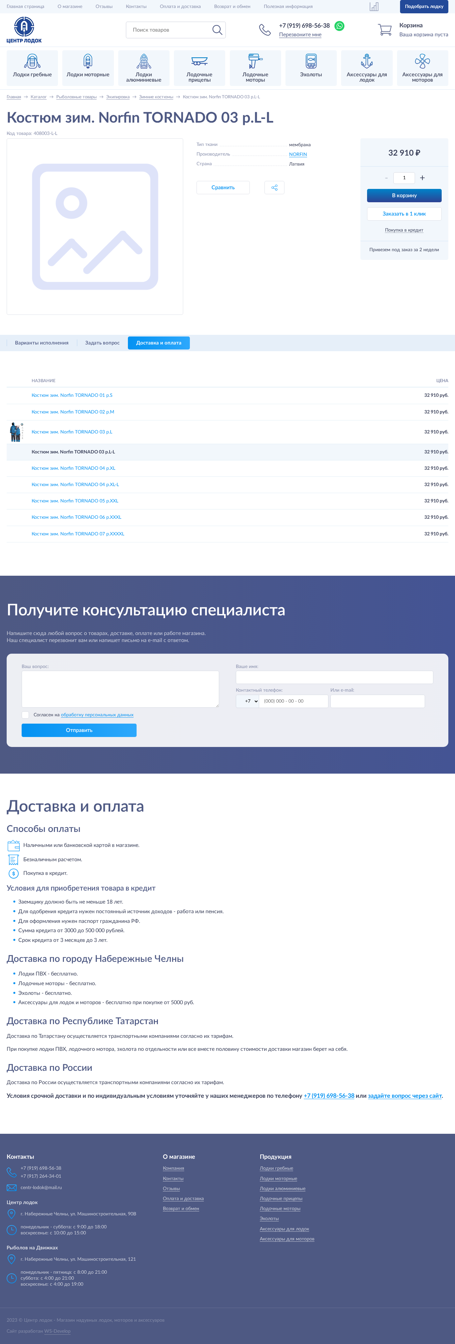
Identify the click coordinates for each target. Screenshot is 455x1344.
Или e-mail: (342, 690)
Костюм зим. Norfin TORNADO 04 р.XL (73, 468)
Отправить (79, 730)
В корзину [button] (404, 195)
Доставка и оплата (159, 342)
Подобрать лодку (424, 6)
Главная (25, 6)
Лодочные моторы (280, 1208)
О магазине (70, 6)
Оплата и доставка (180, 6)
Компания (173, 1168)
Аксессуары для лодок (284, 1229)
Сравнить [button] (223, 187)
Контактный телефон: (259, 690)
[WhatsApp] (339, 26)
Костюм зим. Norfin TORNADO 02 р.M (73, 412)
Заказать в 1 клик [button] (404, 214)
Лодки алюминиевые (282, 1188)
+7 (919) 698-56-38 (304, 26)
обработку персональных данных (97, 715)
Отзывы (104, 6)
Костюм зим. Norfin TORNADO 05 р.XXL (75, 501)
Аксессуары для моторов (287, 1239)
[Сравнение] (374, 6)
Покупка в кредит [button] (404, 230)
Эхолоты (269, 1218)
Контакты (136, 6)
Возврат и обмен (232, 6)
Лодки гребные (276, 1168)
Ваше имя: (247, 666)
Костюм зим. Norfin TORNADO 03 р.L (72, 432)
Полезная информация (288, 6)
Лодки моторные (278, 1178)
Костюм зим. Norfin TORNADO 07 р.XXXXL (78, 534)
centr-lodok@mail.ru (41, 1187)
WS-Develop (57, 1331)
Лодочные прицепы (281, 1198)
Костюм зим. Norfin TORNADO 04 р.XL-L (75, 484)
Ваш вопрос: (35, 666)
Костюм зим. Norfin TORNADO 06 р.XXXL (76, 517)
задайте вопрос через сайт (405, 1096)
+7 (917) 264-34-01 (41, 1176)
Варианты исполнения (42, 342)
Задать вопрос (102, 342)
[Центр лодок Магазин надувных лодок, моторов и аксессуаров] (24, 30)
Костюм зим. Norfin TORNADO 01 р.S (72, 395)
